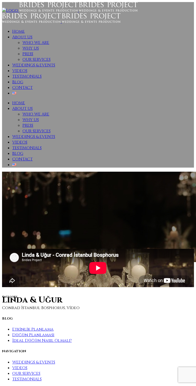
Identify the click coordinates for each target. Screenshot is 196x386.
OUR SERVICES (26, 373)
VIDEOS (19, 368)
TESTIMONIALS (27, 379)
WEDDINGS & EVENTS (33, 362)
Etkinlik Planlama (33, 329)
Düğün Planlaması (33, 335)
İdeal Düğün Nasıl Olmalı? (42, 340)
